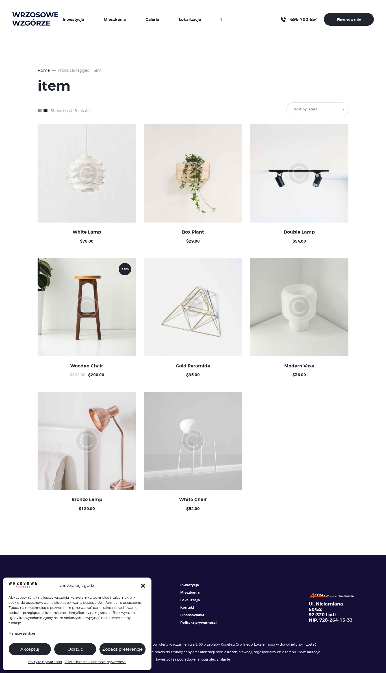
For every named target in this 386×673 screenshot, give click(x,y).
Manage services (21, 633)
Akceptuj (29, 649)
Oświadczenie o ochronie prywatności (95, 662)
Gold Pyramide (193, 366)
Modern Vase (299, 366)
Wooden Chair (86, 366)
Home (44, 70)
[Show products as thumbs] (40, 110)
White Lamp (87, 232)
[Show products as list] (45, 110)
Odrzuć (75, 649)
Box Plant (193, 232)
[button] (143, 586)
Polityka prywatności (45, 662)
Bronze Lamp (86, 499)
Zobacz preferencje (122, 649)
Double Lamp (299, 232)
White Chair (193, 499)
